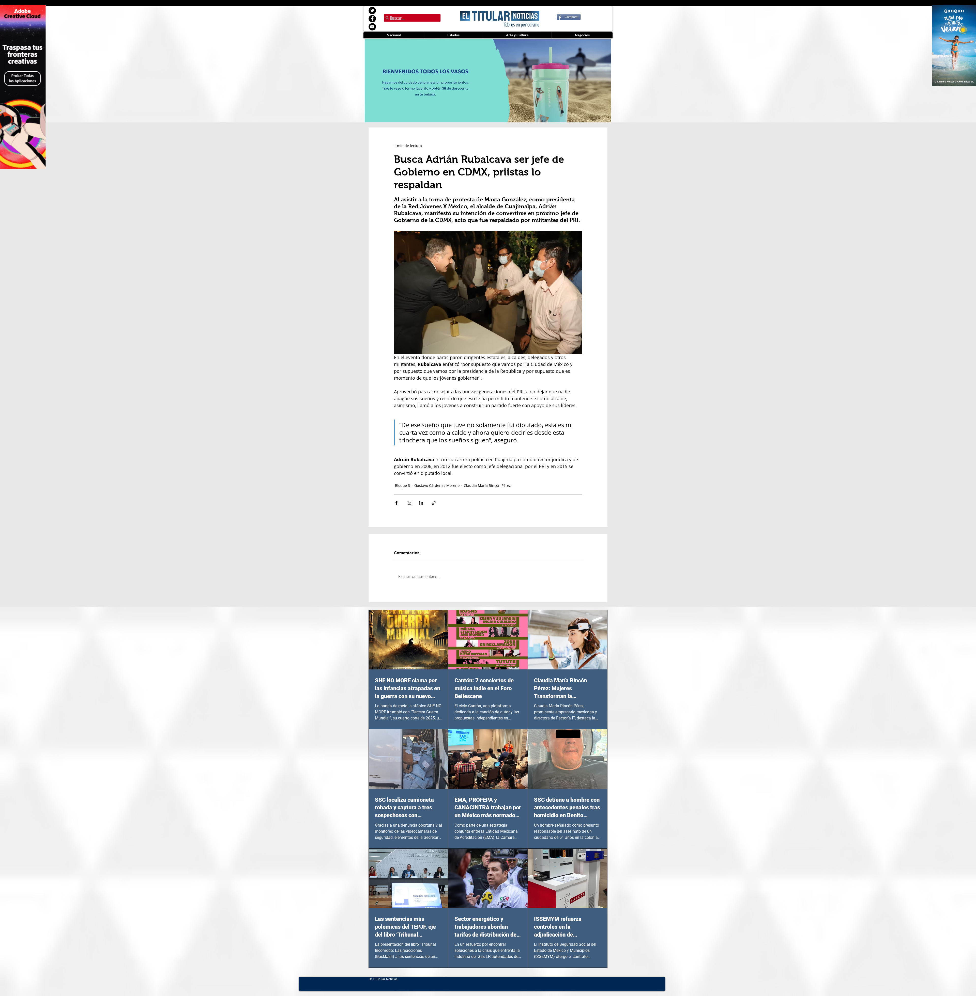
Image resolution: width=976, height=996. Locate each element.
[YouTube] (372, 26)
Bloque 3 (402, 485)
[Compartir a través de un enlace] (433, 503)
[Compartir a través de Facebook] (396, 503)
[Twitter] (372, 10)
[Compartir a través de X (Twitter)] (408, 503)
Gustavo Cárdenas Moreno (437, 485)
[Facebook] (372, 18)
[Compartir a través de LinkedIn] (421, 503)
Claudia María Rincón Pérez (487, 485)
